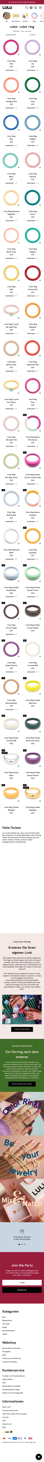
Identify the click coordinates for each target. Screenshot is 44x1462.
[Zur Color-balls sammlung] (22, 918)
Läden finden (7, 1379)
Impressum (7, 1424)
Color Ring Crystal (11, 325)
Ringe (4, 1327)
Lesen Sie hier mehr (22, 1029)
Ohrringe (5, 1324)
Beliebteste (7, 1320)
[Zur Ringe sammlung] (22, 897)
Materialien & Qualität (11, 1386)
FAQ (4, 1383)
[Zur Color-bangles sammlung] (22, 865)
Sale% (4, 1334)
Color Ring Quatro (33, 438)
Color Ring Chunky (33, 476)
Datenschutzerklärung (11, 1358)
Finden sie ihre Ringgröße (12, 1393)
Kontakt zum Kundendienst (13, 1376)
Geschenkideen (8, 1331)
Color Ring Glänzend (11, 212)
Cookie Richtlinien (9, 1362)
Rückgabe (6, 1351)
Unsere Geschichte (10, 1410)
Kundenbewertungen (11, 1389)
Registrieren (22, 1290)
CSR (4, 1421)
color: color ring (26, 31)
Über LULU (6, 1407)
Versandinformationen (11, 1348)
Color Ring (11, 62)
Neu (4, 1317)
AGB (4, 1355)
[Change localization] (31, 7)
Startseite (16, 31)
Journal (5, 1417)
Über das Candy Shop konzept (14, 1414)
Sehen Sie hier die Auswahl (22, 1084)
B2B (4, 1427)
